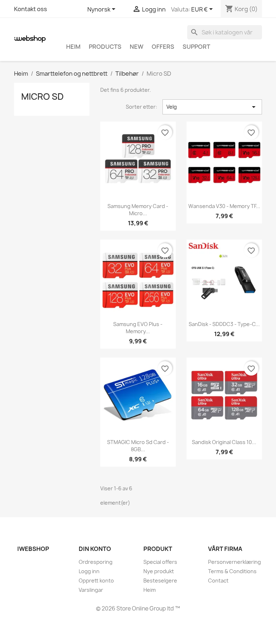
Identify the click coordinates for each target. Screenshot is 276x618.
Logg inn (89, 571)
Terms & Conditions (232, 571)
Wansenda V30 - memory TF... (224, 206)
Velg (212, 107)
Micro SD (42, 96)
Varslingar (91, 589)
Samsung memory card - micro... (137, 210)
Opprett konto (96, 580)
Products (105, 47)
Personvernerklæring (234, 561)
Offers (163, 47)
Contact (218, 580)
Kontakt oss (30, 9)
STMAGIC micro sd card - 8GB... (138, 446)
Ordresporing (95, 561)
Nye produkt (158, 571)
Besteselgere (160, 580)
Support (196, 47)
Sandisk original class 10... (224, 442)
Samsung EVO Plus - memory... (137, 328)
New (136, 47)
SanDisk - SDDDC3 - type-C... (224, 324)
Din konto (95, 549)
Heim (73, 47)
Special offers (160, 561)
